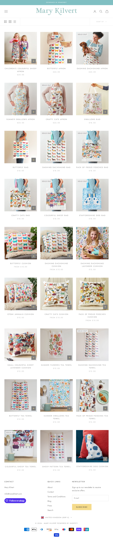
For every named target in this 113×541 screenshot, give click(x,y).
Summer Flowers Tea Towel (56, 365)
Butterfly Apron (56, 68)
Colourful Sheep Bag (56, 215)
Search (50, 510)
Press (50, 505)
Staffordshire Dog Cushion (92, 466)
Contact (51, 491)
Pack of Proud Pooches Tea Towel (92, 417)
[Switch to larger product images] (5, 21)
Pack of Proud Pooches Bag (92, 167)
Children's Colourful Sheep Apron (21, 70)
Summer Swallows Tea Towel (56, 417)
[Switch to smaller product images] (10, 21)
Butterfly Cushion (20, 263)
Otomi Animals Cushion (20, 314)
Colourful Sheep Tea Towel (20, 466)
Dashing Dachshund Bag (56, 167)
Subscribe (82, 507)
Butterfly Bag (21, 167)
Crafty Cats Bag (20, 215)
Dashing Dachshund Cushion (56, 264)
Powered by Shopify (67, 523)
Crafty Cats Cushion (56, 314)
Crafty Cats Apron (56, 119)
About (50, 487)
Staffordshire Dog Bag (92, 215)
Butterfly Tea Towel (20, 416)
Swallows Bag (92, 119)
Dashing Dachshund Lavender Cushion (92, 264)
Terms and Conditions (56, 496)
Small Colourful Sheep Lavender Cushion (21, 366)
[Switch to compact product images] (15, 21)
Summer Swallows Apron (20, 119)
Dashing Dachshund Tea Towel (92, 366)
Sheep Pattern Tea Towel (56, 466)
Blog (49, 501)
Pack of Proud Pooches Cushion (92, 315)
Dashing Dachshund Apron (92, 68)
